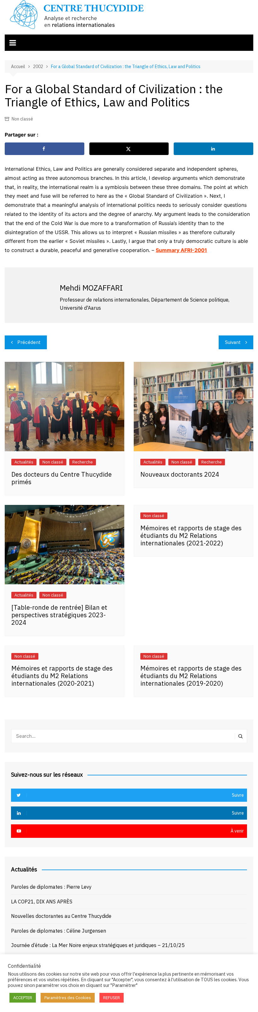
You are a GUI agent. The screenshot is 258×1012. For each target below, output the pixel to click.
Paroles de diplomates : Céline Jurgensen (58, 931)
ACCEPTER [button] (22, 997)
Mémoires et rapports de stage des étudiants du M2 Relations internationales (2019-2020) (191, 676)
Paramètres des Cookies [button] (67, 997)
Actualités (23, 462)
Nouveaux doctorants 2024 (179, 474)
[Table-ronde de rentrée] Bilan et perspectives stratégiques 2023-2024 (59, 615)
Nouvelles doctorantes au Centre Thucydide (61, 916)
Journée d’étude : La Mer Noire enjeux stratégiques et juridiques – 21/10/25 (98, 945)
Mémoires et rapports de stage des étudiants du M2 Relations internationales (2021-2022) (191, 535)
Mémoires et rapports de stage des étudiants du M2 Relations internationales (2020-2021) (62, 676)
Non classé (22, 119)
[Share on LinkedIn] (213, 148)
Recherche (82, 462)
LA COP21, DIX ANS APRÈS (41, 901)
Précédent (29, 342)
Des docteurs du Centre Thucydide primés (61, 478)
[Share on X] (129, 148)
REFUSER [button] (111, 997)
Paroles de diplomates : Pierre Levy (51, 887)
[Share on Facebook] (44, 148)
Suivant (233, 342)
